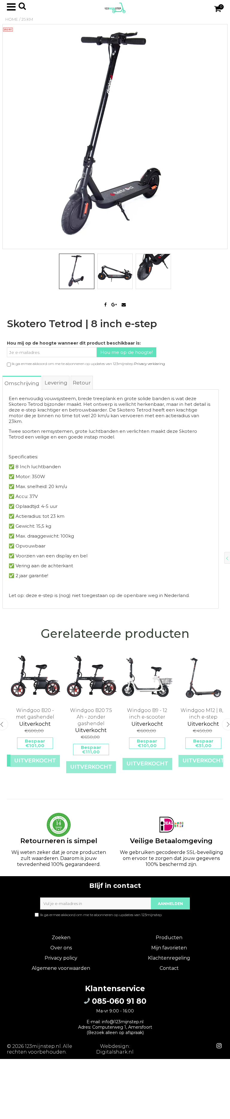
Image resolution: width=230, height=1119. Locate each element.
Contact (169, 968)
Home (11, 19)
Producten (169, 937)
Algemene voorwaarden (61, 968)
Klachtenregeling (169, 958)
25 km (27, 19)
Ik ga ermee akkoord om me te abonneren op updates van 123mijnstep (117, 914)
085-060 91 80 (118, 1001)
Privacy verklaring (149, 363)
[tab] (22, 382)
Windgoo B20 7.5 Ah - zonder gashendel (91, 716)
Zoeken (61, 937)
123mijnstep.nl (43, 1046)
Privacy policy (61, 958)
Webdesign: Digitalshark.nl (115, 1049)
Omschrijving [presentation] (21, 383)
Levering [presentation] (56, 383)
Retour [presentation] (82, 383)
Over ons (61, 948)
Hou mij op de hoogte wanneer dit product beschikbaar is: (74, 343)
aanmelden (170, 903)
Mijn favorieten (169, 948)
